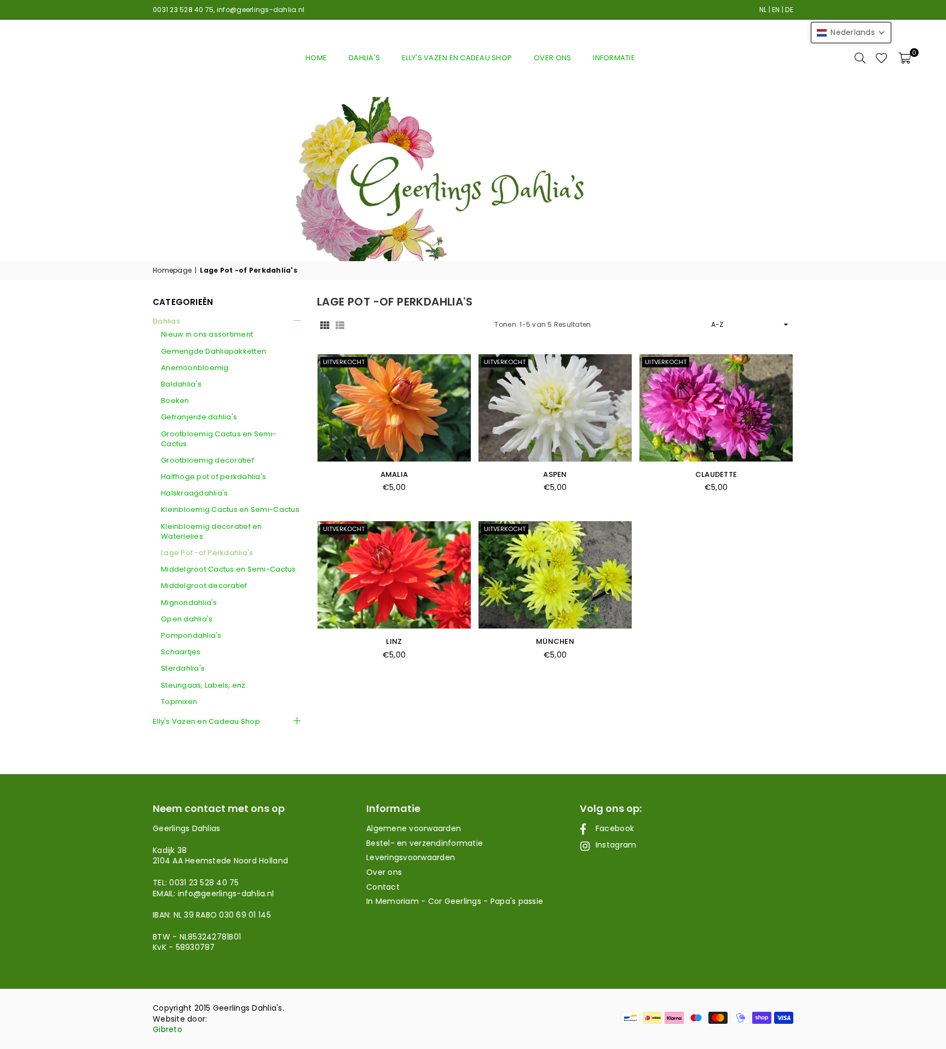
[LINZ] (394, 575)
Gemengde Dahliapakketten (213, 351)
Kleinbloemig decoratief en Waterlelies (211, 531)
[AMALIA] (394, 408)
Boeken (175, 401)
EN (776, 9)
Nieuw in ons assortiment (207, 334)
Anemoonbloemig (195, 368)
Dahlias (166, 321)
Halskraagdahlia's (194, 493)
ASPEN (555, 474)
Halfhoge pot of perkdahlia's (213, 477)
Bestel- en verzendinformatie (424, 843)
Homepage (172, 270)
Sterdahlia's (183, 668)
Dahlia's (364, 58)
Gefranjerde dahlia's (199, 417)
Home (316, 58)
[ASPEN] (555, 408)
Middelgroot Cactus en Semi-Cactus (228, 569)
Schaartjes (181, 652)
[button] (904, 58)
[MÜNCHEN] (555, 575)
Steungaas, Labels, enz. (204, 685)
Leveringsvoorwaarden (410, 857)
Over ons (552, 58)
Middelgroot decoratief (204, 586)
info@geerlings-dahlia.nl (260, 9)
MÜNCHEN (555, 641)
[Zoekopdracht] (860, 58)
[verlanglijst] (881, 58)
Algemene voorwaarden (413, 828)
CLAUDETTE (716, 474)
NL (763, 9)
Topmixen (179, 702)
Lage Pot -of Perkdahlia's (207, 553)
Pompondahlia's (191, 636)
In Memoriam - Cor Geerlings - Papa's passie (454, 901)
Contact (383, 886)
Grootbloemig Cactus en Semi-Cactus (218, 439)
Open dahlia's (186, 619)
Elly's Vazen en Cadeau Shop (457, 58)
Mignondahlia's (189, 603)
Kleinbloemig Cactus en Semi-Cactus (230, 510)
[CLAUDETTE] (716, 408)
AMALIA (394, 474)
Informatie (614, 58)
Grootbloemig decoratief (207, 460)
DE (789, 9)
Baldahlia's (181, 384)
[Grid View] (324, 324)
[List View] (340, 324)
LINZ (394, 641)
